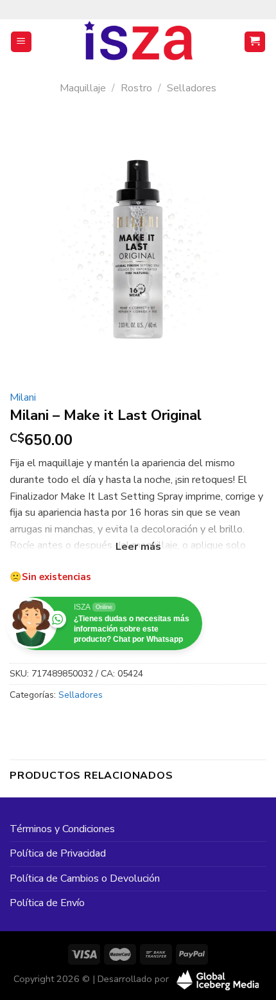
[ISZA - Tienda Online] (138, 41)
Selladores (191, 88)
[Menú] (21, 42)
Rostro (136, 88)
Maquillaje (83, 88)
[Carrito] (255, 42)
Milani (23, 397)
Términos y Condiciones (62, 829)
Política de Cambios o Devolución (85, 878)
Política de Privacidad (58, 853)
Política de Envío (47, 903)
